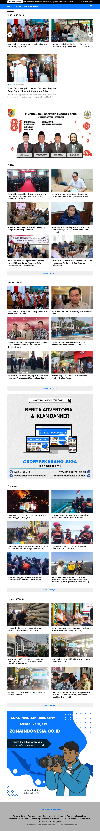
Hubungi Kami (56, 821)
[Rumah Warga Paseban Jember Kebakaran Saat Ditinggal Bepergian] (28, 501)
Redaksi (31, 816)
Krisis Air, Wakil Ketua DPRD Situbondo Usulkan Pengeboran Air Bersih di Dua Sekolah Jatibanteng (71, 263)
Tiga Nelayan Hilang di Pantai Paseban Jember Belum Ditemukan (68, 547)
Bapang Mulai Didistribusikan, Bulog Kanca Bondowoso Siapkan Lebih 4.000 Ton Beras (70, 45)
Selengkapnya (49, 273)
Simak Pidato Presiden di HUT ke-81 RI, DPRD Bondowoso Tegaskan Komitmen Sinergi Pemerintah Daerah (26, 196)
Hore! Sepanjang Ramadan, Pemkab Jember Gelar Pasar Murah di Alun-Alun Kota (31, 90)
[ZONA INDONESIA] (27, 6)
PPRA (64, 818)
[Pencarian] (91, 7)
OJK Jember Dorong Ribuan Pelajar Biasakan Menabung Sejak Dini (27, 45)
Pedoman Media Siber (18, 818)
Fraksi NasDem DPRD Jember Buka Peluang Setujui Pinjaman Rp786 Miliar (26, 228)
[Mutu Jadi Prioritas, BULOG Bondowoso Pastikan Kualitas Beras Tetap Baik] (28, 614)
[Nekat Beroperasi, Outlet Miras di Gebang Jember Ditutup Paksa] (72, 362)
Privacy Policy (85, 818)
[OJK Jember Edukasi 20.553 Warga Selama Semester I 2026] (72, 645)
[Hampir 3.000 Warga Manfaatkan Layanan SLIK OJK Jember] (28, 678)
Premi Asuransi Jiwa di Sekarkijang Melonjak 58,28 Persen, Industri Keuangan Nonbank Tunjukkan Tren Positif (70, 694)
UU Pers (72, 818)
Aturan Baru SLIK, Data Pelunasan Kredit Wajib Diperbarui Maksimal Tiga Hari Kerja (71, 629)
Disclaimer (42, 821)
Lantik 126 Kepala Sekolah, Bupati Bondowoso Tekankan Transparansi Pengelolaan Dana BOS (27, 378)
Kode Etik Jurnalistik (46, 816)
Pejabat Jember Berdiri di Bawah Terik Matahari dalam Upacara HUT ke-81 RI (68, 343)
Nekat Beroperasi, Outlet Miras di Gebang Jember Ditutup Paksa (70, 377)
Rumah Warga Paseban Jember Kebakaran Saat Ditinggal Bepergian (26, 516)
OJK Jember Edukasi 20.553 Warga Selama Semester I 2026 (70, 660)
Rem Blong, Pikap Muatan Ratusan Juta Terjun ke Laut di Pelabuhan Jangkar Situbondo (27, 547)
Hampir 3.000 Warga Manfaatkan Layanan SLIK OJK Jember (26, 693)
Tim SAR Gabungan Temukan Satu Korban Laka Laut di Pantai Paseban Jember (70, 516)
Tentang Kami (19, 816)
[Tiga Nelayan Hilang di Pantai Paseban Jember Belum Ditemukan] (72, 532)
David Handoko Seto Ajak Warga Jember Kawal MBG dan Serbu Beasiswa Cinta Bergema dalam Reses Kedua (25, 263)
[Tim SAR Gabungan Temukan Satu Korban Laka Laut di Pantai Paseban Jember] (72, 501)
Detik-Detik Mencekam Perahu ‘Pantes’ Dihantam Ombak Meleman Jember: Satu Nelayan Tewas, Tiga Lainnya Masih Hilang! (70, 579)
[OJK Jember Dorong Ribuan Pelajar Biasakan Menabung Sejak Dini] (28, 30)
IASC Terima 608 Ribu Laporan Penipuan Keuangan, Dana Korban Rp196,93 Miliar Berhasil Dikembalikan (25, 661)
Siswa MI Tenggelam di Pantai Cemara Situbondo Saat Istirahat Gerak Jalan (24, 578)
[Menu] (9, 6)
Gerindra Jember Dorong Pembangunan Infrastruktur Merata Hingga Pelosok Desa (70, 195)
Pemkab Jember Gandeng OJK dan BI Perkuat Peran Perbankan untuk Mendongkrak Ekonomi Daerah (27, 344)
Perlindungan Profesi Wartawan (45, 818)
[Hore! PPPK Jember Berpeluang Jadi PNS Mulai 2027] (72, 297)
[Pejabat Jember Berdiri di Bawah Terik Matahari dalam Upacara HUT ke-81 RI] (72, 328)
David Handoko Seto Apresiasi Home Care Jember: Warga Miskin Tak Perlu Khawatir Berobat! (70, 229)
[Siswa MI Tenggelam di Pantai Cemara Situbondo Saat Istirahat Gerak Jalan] (28, 563)
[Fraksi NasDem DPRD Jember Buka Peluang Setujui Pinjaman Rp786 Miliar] (28, 213)
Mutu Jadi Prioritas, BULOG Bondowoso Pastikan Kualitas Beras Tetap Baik (24, 629)
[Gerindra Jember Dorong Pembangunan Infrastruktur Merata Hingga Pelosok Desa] (72, 180)
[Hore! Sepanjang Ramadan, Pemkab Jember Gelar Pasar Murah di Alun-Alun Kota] (32, 68)
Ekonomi (11, 85)
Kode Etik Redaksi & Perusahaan (72, 816)
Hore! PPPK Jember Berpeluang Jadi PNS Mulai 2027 (71, 312)
